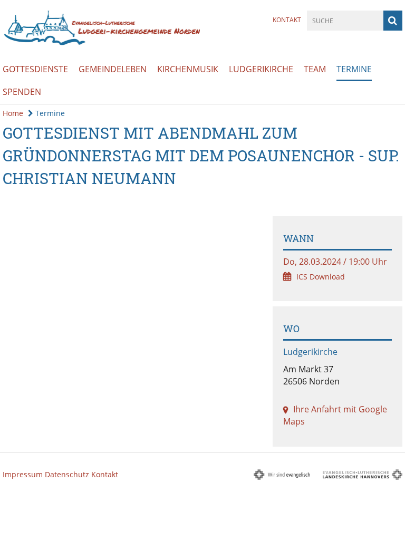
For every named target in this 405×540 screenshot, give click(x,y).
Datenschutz (67, 474)
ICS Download (320, 277)
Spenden (22, 92)
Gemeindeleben (113, 69)
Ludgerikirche (261, 69)
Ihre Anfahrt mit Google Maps (335, 415)
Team (315, 69)
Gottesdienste (35, 69)
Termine (354, 69)
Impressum (23, 474)
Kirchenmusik (187, 69)
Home (13, 113)
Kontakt (287, 19)
